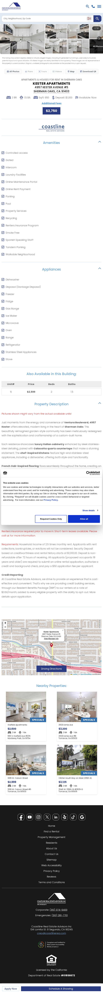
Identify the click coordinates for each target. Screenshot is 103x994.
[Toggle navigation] (99, 6)
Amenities (51, 142)
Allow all (84, 519)
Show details (88, 510)
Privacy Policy (51, 500)
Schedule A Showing (61, 988)
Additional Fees (51, 103)
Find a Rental (51, 831)
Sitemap (52, 860)
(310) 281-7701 (60, 915)
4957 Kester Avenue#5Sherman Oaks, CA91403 (51, 89)
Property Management (51, 837)
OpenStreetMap (86, 674)
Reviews (51, 876)
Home (51, 826)
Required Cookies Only (51, 519)
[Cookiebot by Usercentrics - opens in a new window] (88, 473)
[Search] (97, 18)
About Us (51, 848)
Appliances (51, 269)
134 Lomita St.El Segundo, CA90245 (51, 929)
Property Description (51, 404)
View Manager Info (51, 638)
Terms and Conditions (51, 882)
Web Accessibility (51, 865)
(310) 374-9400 (58, 909)
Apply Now (11, 989)
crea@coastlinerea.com (51, 933)
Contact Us (51, 854)
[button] (51, 645)
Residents (51, 843)
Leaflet (74, 674)
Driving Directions (54, 668)
